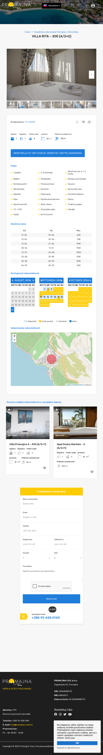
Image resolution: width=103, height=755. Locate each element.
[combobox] (36, 558)
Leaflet (68, 385)
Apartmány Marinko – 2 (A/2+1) (71, 446)
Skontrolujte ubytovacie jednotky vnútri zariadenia (47, 153)
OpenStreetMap (78, 385)
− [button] (14, 340)
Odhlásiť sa (58, 539)
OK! (77, 743)
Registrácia (27, 539)
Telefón (26, 526)
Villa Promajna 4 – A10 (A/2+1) (27, 444)
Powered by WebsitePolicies (68, 748)
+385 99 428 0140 (46, 618)
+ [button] (14, 336)
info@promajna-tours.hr (21, 725)
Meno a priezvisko (30, 499)
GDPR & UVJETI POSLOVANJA (17, 689)
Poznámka (27, 566)
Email (25, 512)
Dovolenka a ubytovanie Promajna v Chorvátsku (56, 32)
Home (27, 32)
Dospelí (26, 553)
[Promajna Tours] (16, 8)
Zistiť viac (70, 738)
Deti (56, 553)
